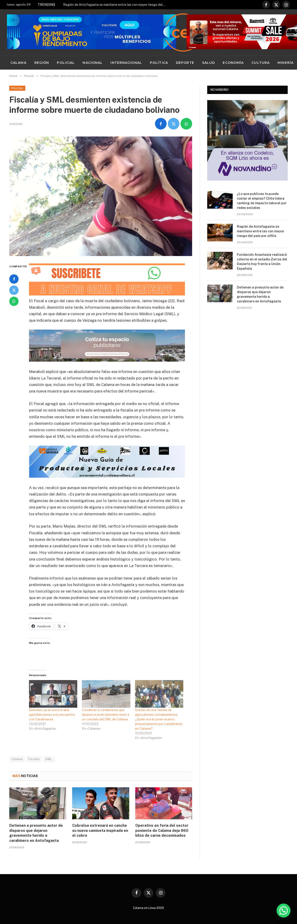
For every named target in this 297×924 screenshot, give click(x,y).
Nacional (93, 63)
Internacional (126, 63)
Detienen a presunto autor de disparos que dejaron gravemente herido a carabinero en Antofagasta (36, 833)
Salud (208, 63)
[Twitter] (14, 290)
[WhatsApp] (14, 301)
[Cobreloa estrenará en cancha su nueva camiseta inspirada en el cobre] (100, 803)
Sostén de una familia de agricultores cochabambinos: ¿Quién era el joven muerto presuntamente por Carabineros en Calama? (158, 719)
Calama (18, 63)
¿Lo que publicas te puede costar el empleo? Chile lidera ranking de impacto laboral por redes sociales (262, 201)
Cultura (261, 63)
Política (159, 63)
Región (41, 63)
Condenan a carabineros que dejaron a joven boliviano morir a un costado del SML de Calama (105, 714)
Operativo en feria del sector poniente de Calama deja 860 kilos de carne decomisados (161, 830)
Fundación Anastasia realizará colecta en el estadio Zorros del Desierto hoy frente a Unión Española (262, 261)
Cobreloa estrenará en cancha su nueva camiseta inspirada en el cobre (100, 830)
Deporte (185, 63)
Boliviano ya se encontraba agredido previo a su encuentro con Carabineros (52, 714)
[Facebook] (14, 279)
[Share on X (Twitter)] (173, 124)
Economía (233, 63)
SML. (49, 759)
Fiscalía (33, 759)
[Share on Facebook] (161, 124)
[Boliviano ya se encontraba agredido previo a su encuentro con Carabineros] (53, 694)
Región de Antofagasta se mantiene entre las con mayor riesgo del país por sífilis (115, 4)
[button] (284, 911)
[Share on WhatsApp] (186, 124)
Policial (66, 63)
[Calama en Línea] (183, 32)
